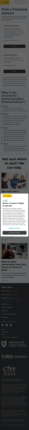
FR (6, 200)
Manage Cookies (14, 228)
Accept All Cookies (14, 232)
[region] (14, 215)
